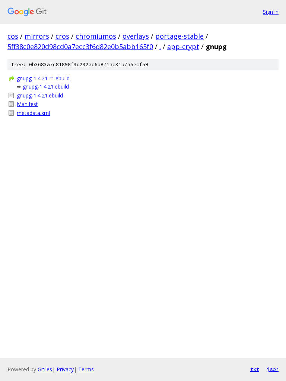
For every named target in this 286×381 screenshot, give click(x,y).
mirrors (37, 36)
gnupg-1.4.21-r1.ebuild (43, 78)
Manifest (27, 104)
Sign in (271, 11)
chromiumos (96, 36)
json (273, 369)
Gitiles (45, 369)
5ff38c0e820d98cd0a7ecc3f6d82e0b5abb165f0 (80, 46)
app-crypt (183, 46)
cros (62, 36)
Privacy (65, 369)
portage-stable (179, 36)
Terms (86, 369)
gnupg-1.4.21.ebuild (46, 86)
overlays (136, 36)
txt (254, 369)
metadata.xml (33, 112)
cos (12, 36)
